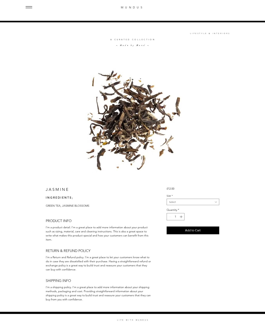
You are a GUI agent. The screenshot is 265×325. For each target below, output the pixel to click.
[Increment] (181, 216)
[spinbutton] (175, 216)
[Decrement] (169, 216)
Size (170, 195)
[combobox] (193, 202)
